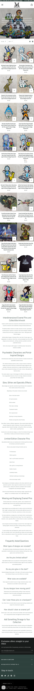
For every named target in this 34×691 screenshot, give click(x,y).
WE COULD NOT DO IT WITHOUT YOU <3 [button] (10, 664)
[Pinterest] (11, 675)
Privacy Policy (13, 688)
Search (16, 687)
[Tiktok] (8, 675)
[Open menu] (3, 4)
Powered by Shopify (22, 688)
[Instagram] (14, 675)
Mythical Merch (7, 687)
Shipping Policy (22, 687)
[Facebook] (2, 675)
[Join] (31, 650)
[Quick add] (31, 270)
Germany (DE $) (6, 683)
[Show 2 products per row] (32, 41)
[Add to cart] (14, 61)
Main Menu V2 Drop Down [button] (7, 659)
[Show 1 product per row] (30, 41)
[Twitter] (5, 675)
